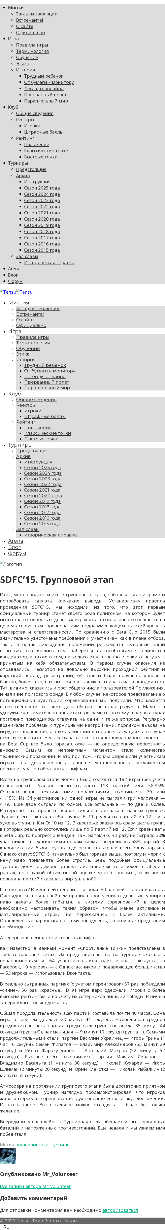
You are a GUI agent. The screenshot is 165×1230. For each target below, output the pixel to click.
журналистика (32, 1145)
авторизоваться (120, 1210)
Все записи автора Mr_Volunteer (35, 1186)
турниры (60, 1145)
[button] (82, 1227)
